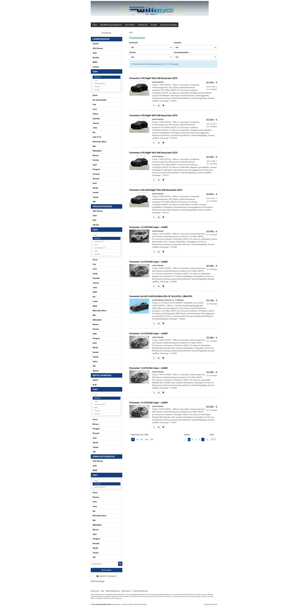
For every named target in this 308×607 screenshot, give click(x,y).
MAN (95, 306)
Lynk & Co (97, 137)
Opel (95, 165)
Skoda (95, 188)
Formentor (97, 77)
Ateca (96, 481)
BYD (94, 220)
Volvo (95, 361)
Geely (95, 273)
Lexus (95, 301)
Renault (96, 178)
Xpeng (95, 371)
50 (142, 439)
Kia (94, 132)
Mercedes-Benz (99, 142)
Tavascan (97, 86)
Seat (95, 183)
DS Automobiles (99, 100)
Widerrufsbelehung (113, 591)
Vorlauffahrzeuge (102, 206)
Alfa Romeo (98, 48)
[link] (154, 105)
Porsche (96, 174)
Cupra (95, 71)
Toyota (95, 197)
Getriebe (177, 43)
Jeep (95, 128)
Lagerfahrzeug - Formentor (173, 90)
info (131, 32)
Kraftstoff (133, 43)
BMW (95, 62)
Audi (95, 53)
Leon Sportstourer (99, 83)
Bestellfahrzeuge (102, 375)
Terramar (97, 90)
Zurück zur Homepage (168, 25)
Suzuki (96, 192)
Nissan (96, 155)
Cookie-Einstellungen (140, 591)
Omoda (96, 160)
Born (95, 235)
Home (94, 25)
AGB (102, 591)
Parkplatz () (143, 25)
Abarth (96, 44)
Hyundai (96, 118)
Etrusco (96, 497)
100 (146, 439)
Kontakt (154, 25)
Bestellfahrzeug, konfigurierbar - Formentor (173, 308)
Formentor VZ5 (98, 241)
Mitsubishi (97, 151)
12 (207, 439)
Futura (95, 114)
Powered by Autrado (210, 604)
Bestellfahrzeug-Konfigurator (111, 25)
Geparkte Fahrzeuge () (108, 576)
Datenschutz (126, 591)
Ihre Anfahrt (129, 25)
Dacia (95, 95)
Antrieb (132, 52)
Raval (96, 251)
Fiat (94, 104)
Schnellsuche (106, 33)
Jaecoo (96, 123)
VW (94, 202)
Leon (95, 80)
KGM (95, 292)
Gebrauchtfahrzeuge (104, 456)
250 (151, 439)
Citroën (96, 67)
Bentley (96, 57)
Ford (95, 109)
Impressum (95, 591)
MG (94, 146)
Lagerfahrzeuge (101, 39)
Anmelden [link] (107, 570)
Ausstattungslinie (181, 52)
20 (137, 439)
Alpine (95, 380)
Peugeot (96, 169)
